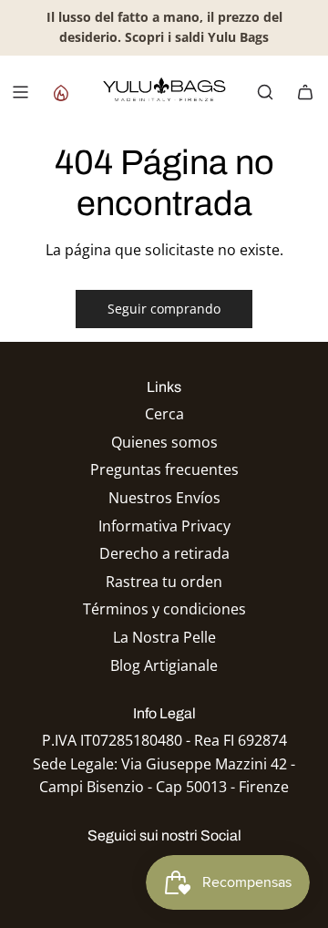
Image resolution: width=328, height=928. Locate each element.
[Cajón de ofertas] (60, 92)
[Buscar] (265, 92)
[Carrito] (305, 92)
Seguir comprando (164, 308)
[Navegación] (20, 92)
